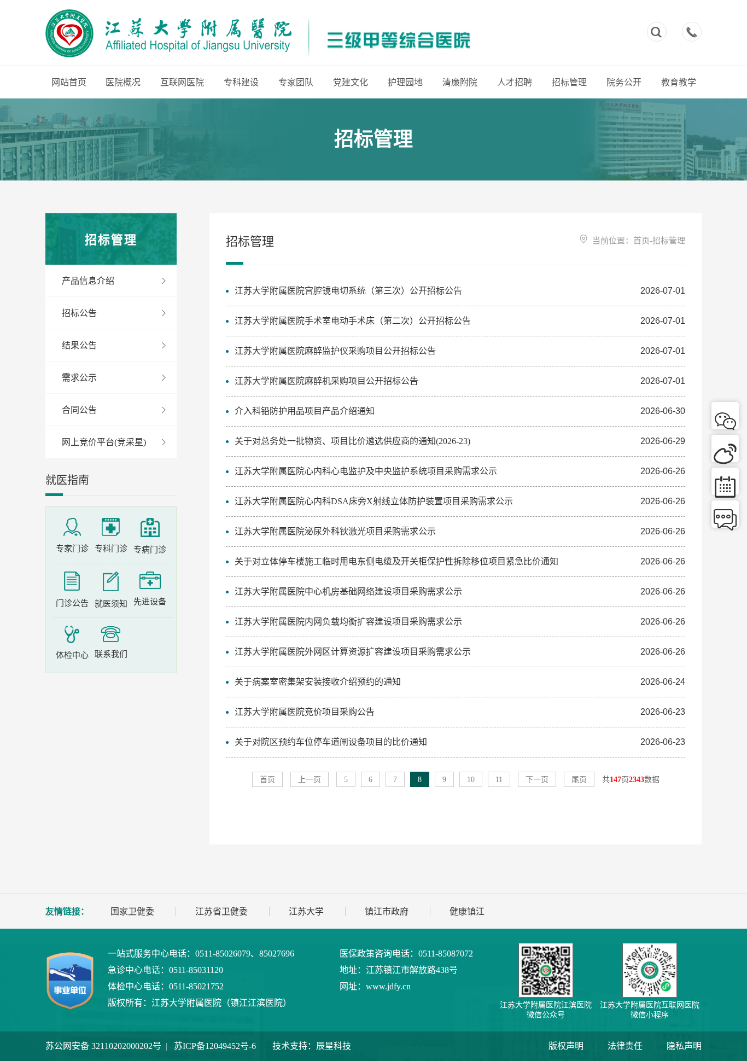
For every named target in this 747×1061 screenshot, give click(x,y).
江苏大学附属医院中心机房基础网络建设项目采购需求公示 (348, 591)
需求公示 (79, 377)
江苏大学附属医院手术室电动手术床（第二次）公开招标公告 (353, 320)
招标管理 (569, 82)
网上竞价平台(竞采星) (104, 442)
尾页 (579, 780)
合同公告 (79, 410)
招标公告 (79, 313)
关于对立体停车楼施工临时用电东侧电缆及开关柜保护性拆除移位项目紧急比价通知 (396, 561)
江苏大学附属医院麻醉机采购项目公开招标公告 (326, 381)
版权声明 (565, 1046)
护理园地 (405, 82)
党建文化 (350, 82)
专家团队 (295, 82)
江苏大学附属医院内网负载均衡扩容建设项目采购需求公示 (348, 621)
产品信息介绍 (88, 280)
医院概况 (123, 82)
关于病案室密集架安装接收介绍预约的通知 (318, 681)
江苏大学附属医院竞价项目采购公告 (305, 711)
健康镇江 (467, 911)
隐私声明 (684, 1046)
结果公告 (79, 345)
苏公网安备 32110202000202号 (103, 1046)
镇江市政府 (386, 911)
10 (471, 780)
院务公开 (623, 82)
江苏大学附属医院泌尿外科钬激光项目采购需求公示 (335, 531)
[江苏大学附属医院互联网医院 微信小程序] (650, 970)
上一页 (309, 780)
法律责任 (625, 1046)
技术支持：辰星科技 (311, 1046)
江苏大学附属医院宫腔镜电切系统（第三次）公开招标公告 (348, 290)
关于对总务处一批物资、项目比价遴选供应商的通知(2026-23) (352, 441)
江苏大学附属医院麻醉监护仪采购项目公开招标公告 (335, 350)
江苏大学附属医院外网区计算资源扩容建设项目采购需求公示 (353, 651)
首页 (641, 240)
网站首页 (68, 82)
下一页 (537, 780)
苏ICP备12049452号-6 (215, 1046)
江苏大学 (306, 911)
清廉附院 (459, 82)
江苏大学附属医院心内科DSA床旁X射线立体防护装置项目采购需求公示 (374, 501)
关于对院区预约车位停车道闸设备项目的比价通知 (331, 742)
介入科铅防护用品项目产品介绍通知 (305, 411)
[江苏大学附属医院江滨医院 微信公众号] (546, 970)
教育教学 (678, 82)
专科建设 (241, 82)
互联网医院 (182, 82)
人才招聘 (514, 82)
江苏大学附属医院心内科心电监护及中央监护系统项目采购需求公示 (366, 471)
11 (499, 780)
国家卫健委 (132, 911)
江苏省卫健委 (221, 911)
